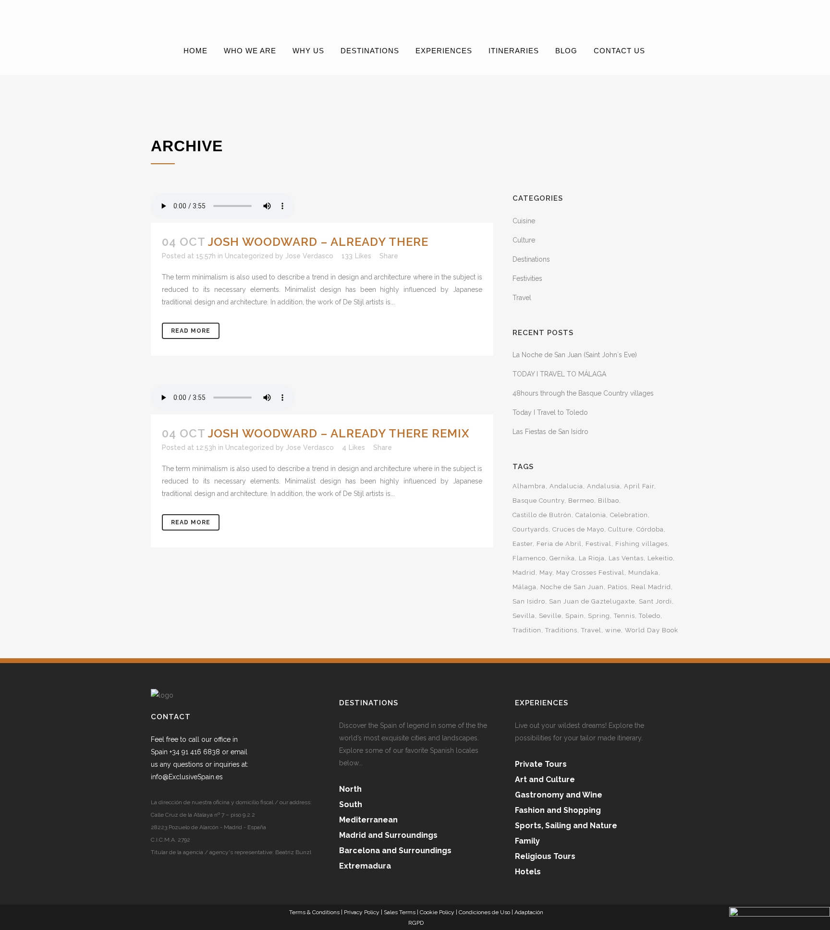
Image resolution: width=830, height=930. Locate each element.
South (350, 804)
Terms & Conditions (314, 912)
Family (527, 840)
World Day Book (651, 630)
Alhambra (529, 486)
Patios (617, 587)
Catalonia (590, 515)
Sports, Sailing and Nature (566, 825)
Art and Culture (545, 779)
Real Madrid (651, 587)
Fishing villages (641, 543)
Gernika (562, 558)
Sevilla (524, 615)
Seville (550, 615)
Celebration (629, 515)
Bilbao (608, 500)
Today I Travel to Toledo (550, 412)
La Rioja (592, 558)
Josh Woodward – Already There (318, 242)
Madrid (524, 572)
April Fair (639, 486)
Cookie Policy (437, 912)
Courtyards (531, 529)
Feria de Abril (559, 543)
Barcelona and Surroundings (395, 850)
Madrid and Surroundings (388, 835)
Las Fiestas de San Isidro (550, 431)
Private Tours (541, 764)
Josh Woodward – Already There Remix (338, 433)
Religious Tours (545, 856)
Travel (522, 298)
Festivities (527, 278)
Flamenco (529, 558)
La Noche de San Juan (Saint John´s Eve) (575, 355)
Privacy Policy (361, 912)
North (350, 789)
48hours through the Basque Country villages (583, 393)
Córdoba (650, 529)
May (545, 572)
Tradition (527, 630)
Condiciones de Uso (484, 912)
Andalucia (566, 486)
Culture (524, 240)
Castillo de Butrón (542, 515)
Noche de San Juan (572, 587)
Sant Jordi (655, 601)
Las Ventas (626, 558)
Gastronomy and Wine (558, 794)
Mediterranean (368, 819)
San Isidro (529, 601)
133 (356, 256)
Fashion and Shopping (558, 810)
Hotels (528, 871)
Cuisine (524, 221)
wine (613, 630)
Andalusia (603, 486)
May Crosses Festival (590, 572)
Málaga (525, 587)
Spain (574, 615)
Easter (523, 543)
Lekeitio (660, 558)
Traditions (561, 630)
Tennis (624, 615)
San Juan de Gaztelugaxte (592, 601)
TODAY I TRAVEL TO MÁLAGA (559, 374)
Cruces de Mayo (578, 529)
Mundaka (643, 572)
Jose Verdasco (309, 256)
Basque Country (538, 500)
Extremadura (365, 865)
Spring (599, 615)
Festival (598, 543)
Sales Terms (399, 912)
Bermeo (581, 500)
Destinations (531, 259)
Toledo (649, 615)
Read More (190, 330)
